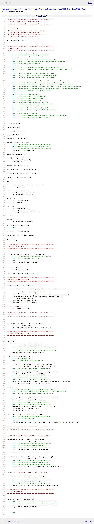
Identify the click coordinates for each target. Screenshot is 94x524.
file (39, 16)
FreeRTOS (76, 9)
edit (44, 16)
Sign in (90, 3)
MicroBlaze (6, 11)
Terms (21, 521)
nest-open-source (9, 9)
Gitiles (11, 521)
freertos (35, 9)
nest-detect (22, 9)
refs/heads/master (47, 9)
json (90, 521)
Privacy (16, 521)
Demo (84, 9)
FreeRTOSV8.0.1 (64, 9)
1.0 (29, 9)
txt (86, 521)
